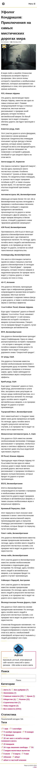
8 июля (6, 754)
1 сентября (16, 729)
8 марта (16, 754)
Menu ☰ (32, 4)
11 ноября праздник (12, 732)
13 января (29, 732)
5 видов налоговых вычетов (16, 750)
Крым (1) (31, 696)
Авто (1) (7, 690)
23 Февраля (8, 744)
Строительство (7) (12, 702)
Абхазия (7, 757)
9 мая (26, 754)
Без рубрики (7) (21, 690)
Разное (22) (24, 699)
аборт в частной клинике (14, 760)
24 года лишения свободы (15, 747)
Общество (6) (9, 699)
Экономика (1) (9, 693)
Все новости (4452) (12, 709)
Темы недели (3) (10, 706)
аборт (17, 757)
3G (32, 747)
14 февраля (8, 735)
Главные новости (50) (13, 696)
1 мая (5, 729)
